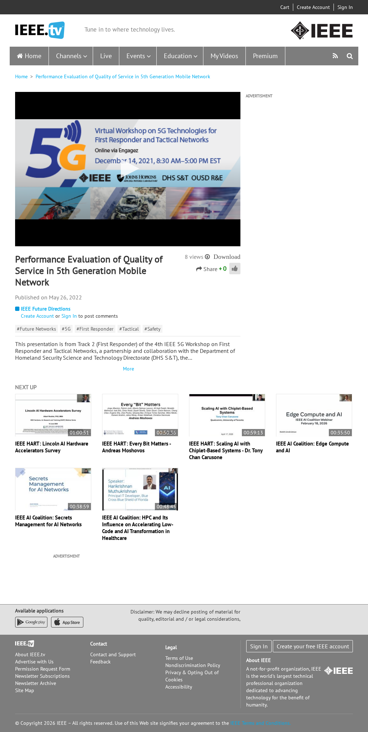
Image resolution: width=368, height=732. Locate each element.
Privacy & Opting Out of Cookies (191, 676)
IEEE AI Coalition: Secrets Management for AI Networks (48, 521)
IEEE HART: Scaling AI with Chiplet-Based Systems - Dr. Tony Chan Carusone (225, 450)
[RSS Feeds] (336, 56)
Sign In (345, 7)
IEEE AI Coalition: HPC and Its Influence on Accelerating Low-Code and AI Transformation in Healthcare (137, 527)
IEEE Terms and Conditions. (260, 723)
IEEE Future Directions (45, 309)
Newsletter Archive (35, 683)
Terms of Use (179, 658)
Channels (69, 56)
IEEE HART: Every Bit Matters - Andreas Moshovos (136, 447)
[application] (127, 169)
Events (135, 56)
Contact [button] (98, 643)
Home (33, 56)
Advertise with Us (34, 661)
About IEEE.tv (30, 654)
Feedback (100, 661)
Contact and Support (113, 654)
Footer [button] (22, 643)
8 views (194, 256)
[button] (128, 168)
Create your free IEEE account (313, 646)
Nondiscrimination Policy (192, 665)
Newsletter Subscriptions (42, 676)
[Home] (40, 30)
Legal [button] (171, 647)
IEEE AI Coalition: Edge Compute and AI (312, 447)
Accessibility (178, 687)
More (127, 368)
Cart (284, 7)
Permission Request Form (42, 669)
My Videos (224, 56)
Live (106, 56)
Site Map (24, 690)
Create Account (313, 7)
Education (178, 56)
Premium (265, 56)
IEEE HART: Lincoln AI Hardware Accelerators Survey (51, 447)
